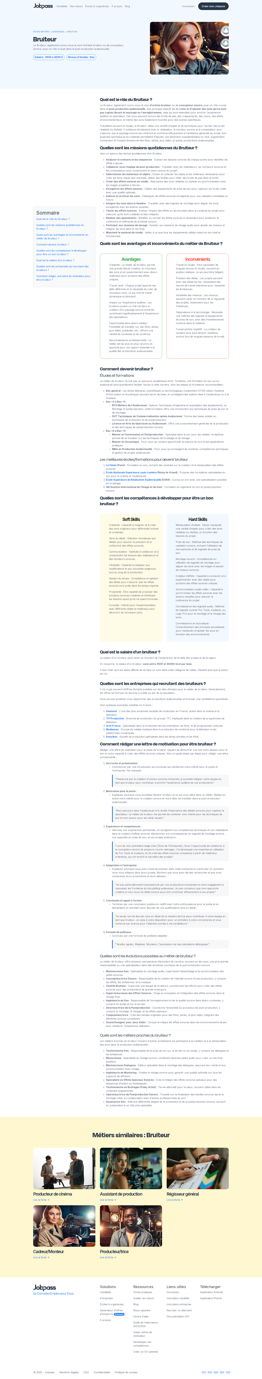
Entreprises (106, 1298)
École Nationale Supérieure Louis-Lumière (131, 472)
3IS (108, 487)
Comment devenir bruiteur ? (52, 244)
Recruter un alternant (179, 1310)
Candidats (61, 6)
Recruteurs (76, 6)
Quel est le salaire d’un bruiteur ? (55, 260)
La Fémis (111, 465)
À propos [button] (116, 6)
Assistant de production (121, 1194)
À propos (105, 1320)
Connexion (188, 6)
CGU (86, 1372)
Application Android (211, 1292)
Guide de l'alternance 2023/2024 (145, 1324)
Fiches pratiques (142, 1292)
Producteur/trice (114, 1251)
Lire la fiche (40, 1199)
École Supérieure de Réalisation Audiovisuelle (133, 479)
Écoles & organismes (97, 6)
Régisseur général (183, 1194)
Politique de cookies (126, 1372)
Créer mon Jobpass (213, 6)
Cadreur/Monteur (48, 1251)
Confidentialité (102, 1372)
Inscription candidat (178, 1298)
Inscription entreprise (179, 1304)
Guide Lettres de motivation (142, 1334)
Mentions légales (69, 1372)
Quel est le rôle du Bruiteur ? (53, 218)
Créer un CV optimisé (145, 1351)
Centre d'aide (140, 1316)
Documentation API (178, 1316)
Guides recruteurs (143, 1298)
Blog (127, 6)
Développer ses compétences (142, 1343)
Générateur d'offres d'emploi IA (111, 1312)
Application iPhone (211, 1298)
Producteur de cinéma (52, 1194)
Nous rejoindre (141, 1310)
